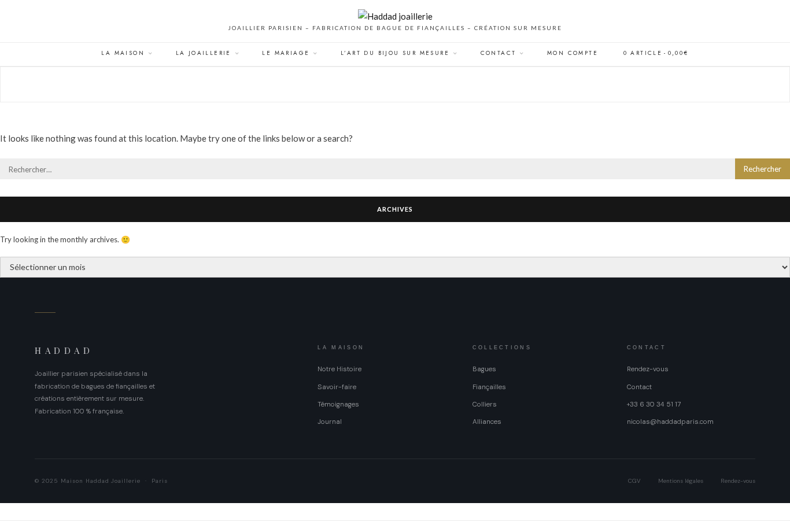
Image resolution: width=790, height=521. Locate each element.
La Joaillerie (203, 53)
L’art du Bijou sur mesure (395, 53)
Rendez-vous (648, 369)
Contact (498, 53)
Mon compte (572, 53)
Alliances (486, 421)
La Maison (123, 53)
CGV (634, 481)
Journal (330, 421)
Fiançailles (489, 386)
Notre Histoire (339, 369)
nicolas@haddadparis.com (670, 421)
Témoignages (338, 404)
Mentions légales (680, 481)
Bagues (484, 369)
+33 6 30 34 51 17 (654, 404)
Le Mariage (285, 53)
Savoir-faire (337, 386)
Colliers (484, 404)
